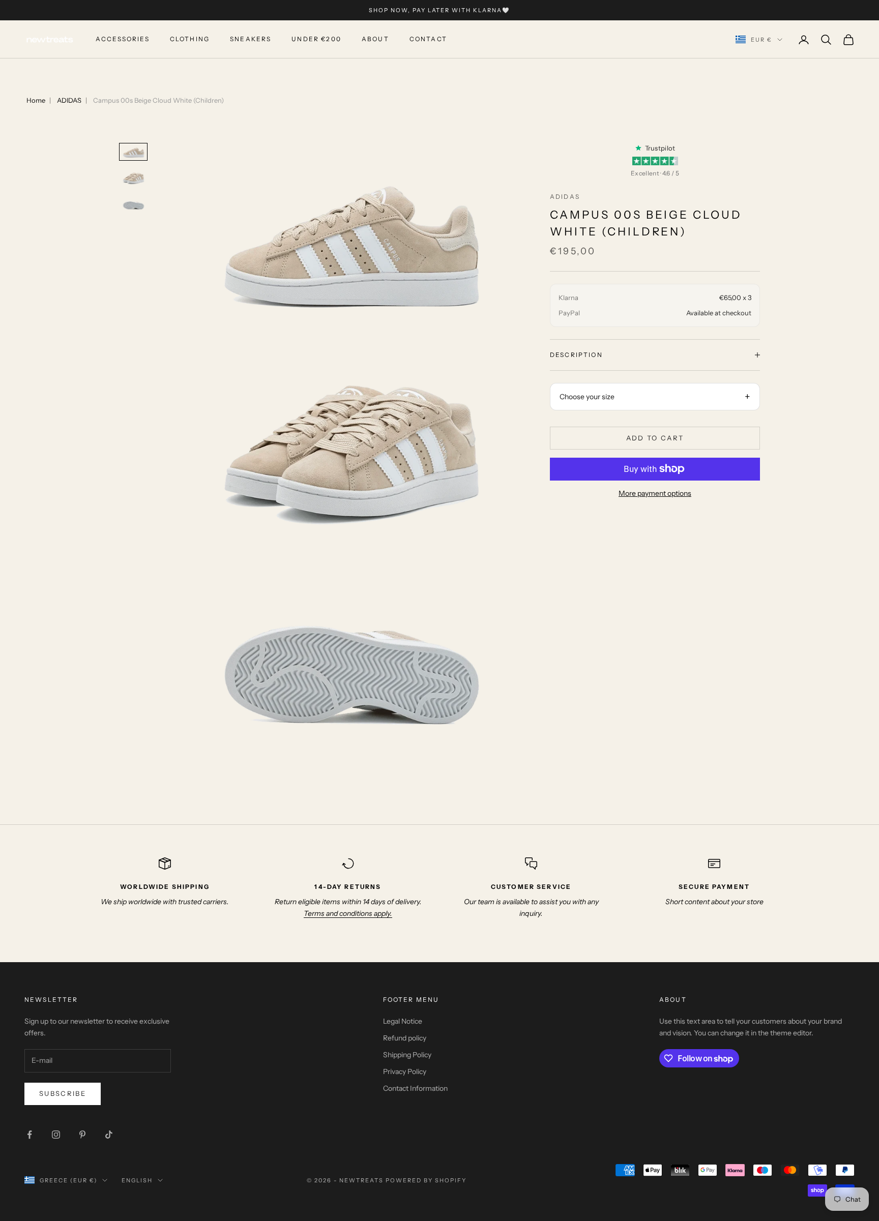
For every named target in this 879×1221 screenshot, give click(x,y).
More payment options (655, 493)
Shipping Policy (407, 1054)
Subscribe (62, 1093)
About (375, 39)
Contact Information (415, 1088)
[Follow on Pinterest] (82, 1134)
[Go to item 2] (133, 178)
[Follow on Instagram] (56, 1134)
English (137, 1180)
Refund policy (404, 1038)
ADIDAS (69, 100)
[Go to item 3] (133, 204)
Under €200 (316, 39)
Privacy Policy (404, 1071)
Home (35, 100)
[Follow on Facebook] (29, 1134)
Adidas (565, 196)
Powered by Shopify (426, 1180)
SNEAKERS (250, 39)
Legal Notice (402, 1021)
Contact (428, 39)
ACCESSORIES (123, 39)
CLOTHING (190, 39)
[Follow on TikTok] (109, 1134)
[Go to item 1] (133, 152)
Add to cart (655, 438)
